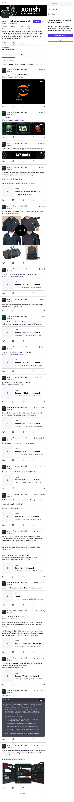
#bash (37, 64)
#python (11, 64)
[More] (44, 106)
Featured (38, 55)
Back (5, 2)
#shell (16, 64)
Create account (60, 35)
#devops (23, 64)
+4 (41, 64)
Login (60, 40)
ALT (38, 258)
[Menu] (43, 21)
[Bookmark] (33, 106)
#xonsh (4, 64)
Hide (41, 81)
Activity (8, 55)
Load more (23, 793)
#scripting (30, 64)
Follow (37, 21)
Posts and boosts (7, 61)
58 (2, 28)
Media (23, 55)
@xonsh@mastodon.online (9, 23)
